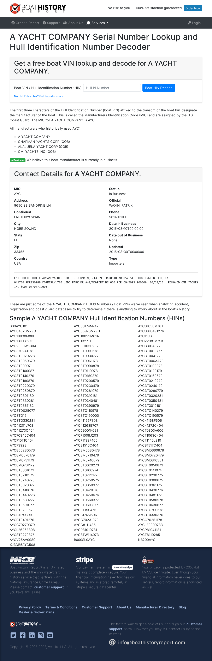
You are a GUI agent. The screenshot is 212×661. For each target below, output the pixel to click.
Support (53, 23)
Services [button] (98, 23)
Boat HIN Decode (158, 88)
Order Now (193, 8)
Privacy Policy (30, 607)
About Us (75, 23)
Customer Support (97, 607)
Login (196, 23)
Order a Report (27, 23)
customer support (49, 587)
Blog (182, 607)
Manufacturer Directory (155, 607)
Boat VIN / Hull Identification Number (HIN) (48, 88)
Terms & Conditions (61, 607)
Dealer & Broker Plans (36, 612)
